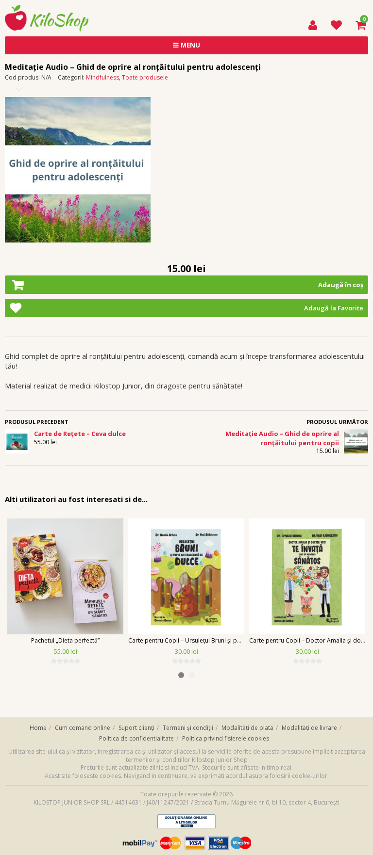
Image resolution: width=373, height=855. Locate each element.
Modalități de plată (247, 728)
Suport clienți (136, 728)
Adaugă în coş (340, 284)
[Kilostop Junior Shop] (46, 9)
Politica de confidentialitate (136, 738)
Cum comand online (82, 728)
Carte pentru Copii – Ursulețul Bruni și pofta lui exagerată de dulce (219, 640)
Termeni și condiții (188, 728)
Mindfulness (102, 77)
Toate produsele (145, 77)
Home (38, 728)
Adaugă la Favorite (333, 308)
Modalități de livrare (309, 728)
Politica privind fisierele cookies (225, 738)
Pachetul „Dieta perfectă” (65, 640)
